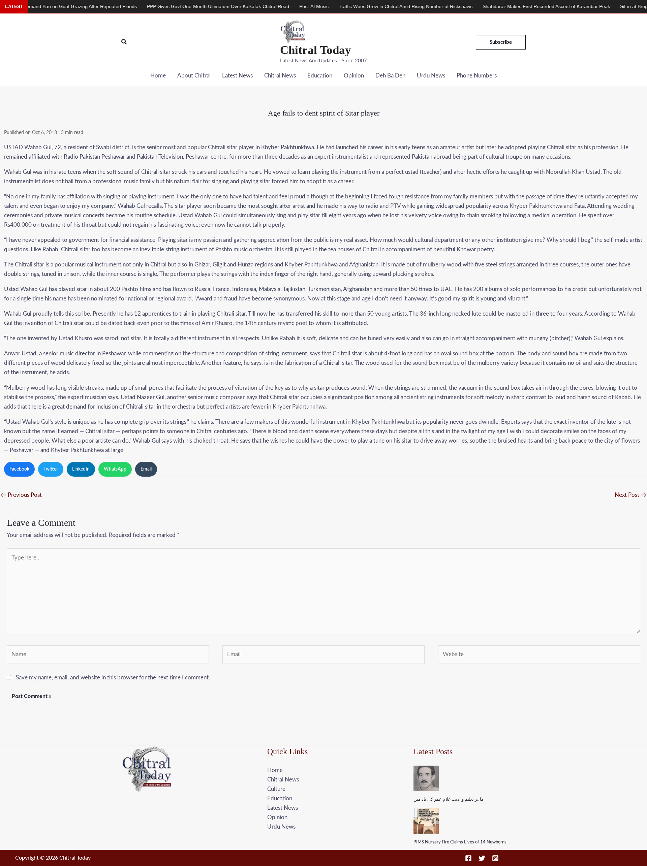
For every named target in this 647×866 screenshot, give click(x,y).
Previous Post (21, 495)
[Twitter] (482, 858)
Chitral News (280, 75)
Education (319, 75)
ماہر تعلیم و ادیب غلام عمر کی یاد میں (448, 799)
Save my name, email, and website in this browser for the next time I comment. (113, 677)
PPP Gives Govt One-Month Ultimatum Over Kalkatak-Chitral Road (188, 6)
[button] (124, 42)
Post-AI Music (284, 6)
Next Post (630, 495)
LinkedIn (81, 469)
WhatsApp (115, 469)
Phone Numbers (477, 75)
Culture (276, 789)
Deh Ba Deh (390, 75)
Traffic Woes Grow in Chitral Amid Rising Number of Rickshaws (376, 6)
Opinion (354, 75)
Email (146, 469)
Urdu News (431, 75)
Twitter (50, 469)
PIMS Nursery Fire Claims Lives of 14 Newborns (459, 842)
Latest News (237, 75)
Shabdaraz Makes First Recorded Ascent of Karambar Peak (516, 6)
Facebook (19, 469)
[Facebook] (468, 858)
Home (158, 75)
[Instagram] (495, 858)
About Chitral (194, 75)
